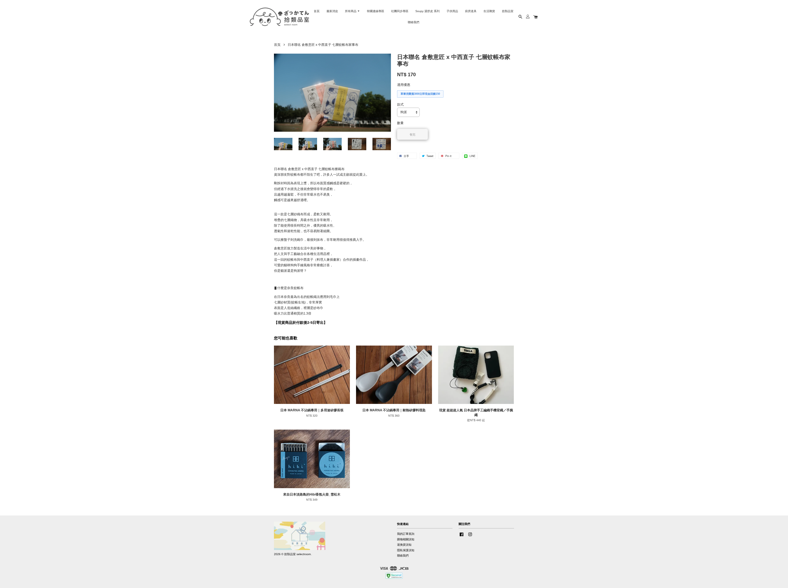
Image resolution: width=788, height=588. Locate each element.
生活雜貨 (489, 11)
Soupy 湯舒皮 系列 (427, 11)
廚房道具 (470, 11)
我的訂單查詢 (405, 533)
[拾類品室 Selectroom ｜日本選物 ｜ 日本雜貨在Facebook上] (461, 536)
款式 (400, 104)
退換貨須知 (404, 544)
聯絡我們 (413, 22)
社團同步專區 (399, 11)
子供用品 (452, 11)
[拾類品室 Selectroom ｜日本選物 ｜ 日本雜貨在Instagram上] (470, 536)
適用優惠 (403, 84)
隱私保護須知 (405, 550)
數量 (400, 123)
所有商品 (351, 11)
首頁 (317, 11)
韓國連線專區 (375, 11)
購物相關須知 (405, 539)
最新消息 (332, 11)
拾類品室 (507, 11)
